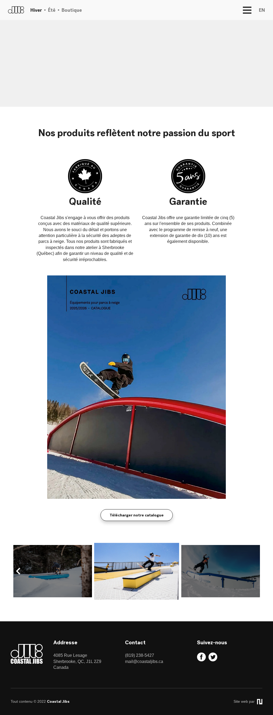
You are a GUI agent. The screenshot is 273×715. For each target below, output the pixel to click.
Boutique (72, 10)
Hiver (36, 10)
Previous (18, 571)
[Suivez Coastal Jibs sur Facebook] (202, 660)
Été (51, 10)
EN (262, 10)
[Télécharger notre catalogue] (136, 497)
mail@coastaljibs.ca (144, 661)
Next (255, 571)
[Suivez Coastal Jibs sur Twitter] (213, 660)
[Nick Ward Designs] (259, 701)
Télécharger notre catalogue (137, 515)
